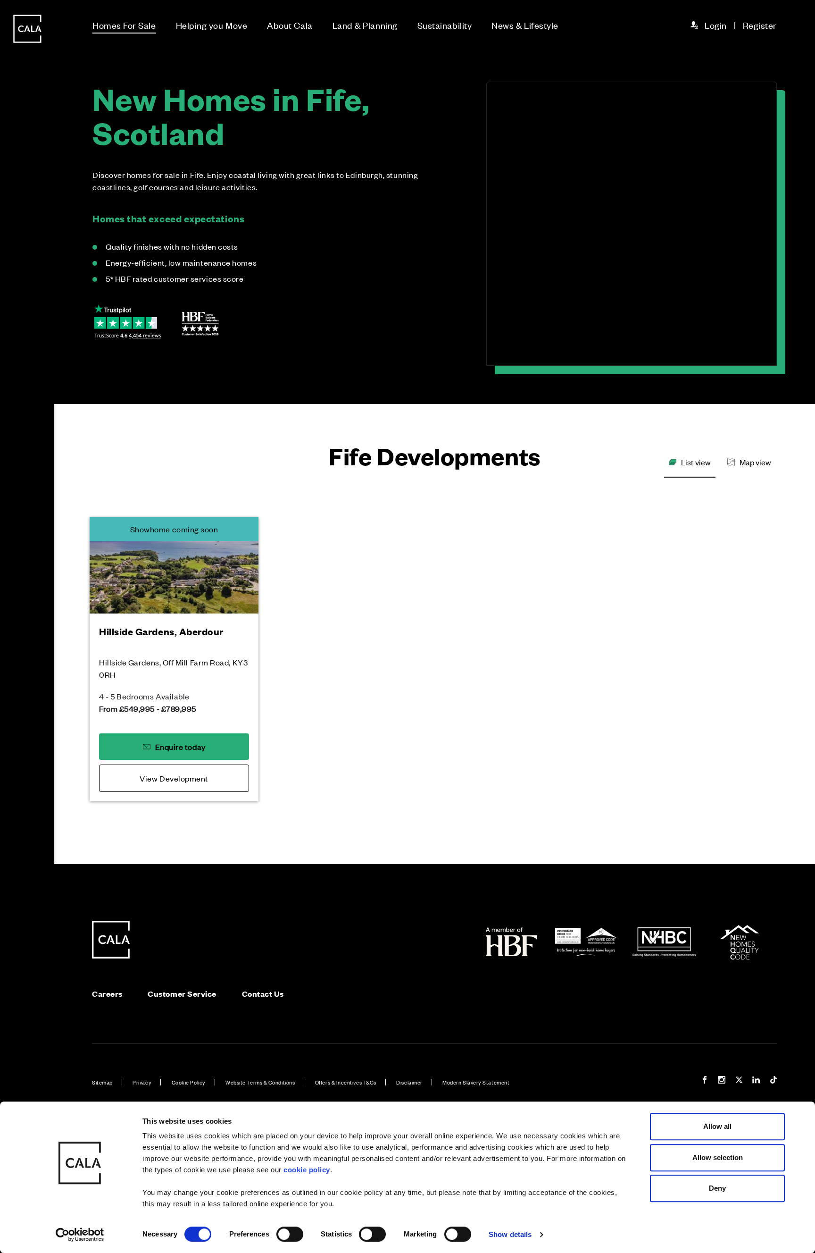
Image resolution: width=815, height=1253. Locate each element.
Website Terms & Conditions (260, 1082)
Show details (510, 1234)
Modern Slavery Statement (475, 1082)
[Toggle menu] (27, 658)
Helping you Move (212, 25)
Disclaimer (409, 1082)
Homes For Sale (124, 25)
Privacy (142, 1082)
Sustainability (444, 25)
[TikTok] (773, 1081)
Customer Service (182, 993)
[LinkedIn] (756, 1081)
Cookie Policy (189, 1082)
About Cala (289, 25)
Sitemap (102, 1082)
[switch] (289, 1234)
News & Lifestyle (524, 25)
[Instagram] (721, 1081)
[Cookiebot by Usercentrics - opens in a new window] (80, 1235)
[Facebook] (704, 1081)
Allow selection (717, 1157)
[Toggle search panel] (27, 600)
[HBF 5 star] (200, 324)
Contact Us (263, 993)
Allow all (717, 1126)
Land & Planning (365, 25)
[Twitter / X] (739, 1081)
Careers (107, 993)
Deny (717, 1188)
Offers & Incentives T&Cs (345, 1082)
